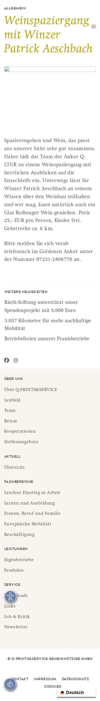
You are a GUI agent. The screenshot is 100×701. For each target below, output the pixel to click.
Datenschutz (75, 679)
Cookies (52, 687)
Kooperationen (20, 432)
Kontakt (19, 679)
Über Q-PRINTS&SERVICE (30, 390)
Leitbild (12, 401)
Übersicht (14, 468)
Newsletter (16, 627)
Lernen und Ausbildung (29, 503)
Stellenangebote (21, 442)
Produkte (14, 571)
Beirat (10, 421)
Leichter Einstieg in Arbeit (32, 493)
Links (10, 606)
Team (10, 411)
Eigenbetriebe (19, 560)
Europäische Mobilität (27, 524)
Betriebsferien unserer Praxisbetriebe (46, 339)
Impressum (45, 679)
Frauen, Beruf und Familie (32, 514)
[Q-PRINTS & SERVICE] (45, 15)
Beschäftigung (19, 535)
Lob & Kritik (17, 617)
